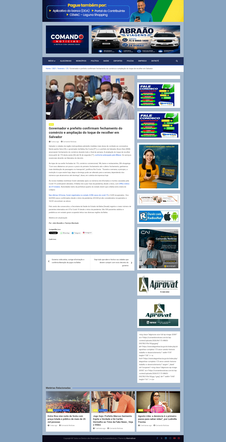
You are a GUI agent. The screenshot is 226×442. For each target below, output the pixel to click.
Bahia (51, 124)
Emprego (142, 61)
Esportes (118, 61)
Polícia (130, 61)
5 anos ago (55, 142)
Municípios (81, 61)
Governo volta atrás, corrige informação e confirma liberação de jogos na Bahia (68, 261)
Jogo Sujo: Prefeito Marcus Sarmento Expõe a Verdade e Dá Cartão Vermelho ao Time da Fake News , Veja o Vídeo (113, 420)
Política (95, 61)
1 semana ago (100, 428)
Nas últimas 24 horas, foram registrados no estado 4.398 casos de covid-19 (78, 195)
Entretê (155, 61)
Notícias (66, 410)
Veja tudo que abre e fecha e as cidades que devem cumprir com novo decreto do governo (111, 262)
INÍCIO (50, 61)
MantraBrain (131, 438)
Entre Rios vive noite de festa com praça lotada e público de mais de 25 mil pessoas (67, 419)
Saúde (106, 61)
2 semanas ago (146, 425)
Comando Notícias (69, 142)
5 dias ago (53, 425)
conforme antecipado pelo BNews (108, 155)
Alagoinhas (65, 61)
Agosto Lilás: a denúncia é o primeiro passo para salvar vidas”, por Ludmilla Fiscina (157, 419)
